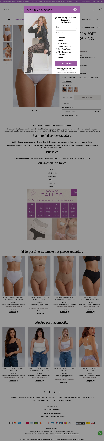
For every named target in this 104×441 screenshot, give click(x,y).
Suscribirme (66, 63)
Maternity (61, 55)
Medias (60, 41)
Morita (60, 58)
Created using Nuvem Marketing (66, 72)
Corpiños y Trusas (64, 49)
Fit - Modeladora (64, 52)
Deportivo (62, 38)
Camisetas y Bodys (65, 46)
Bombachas (62, 43)
